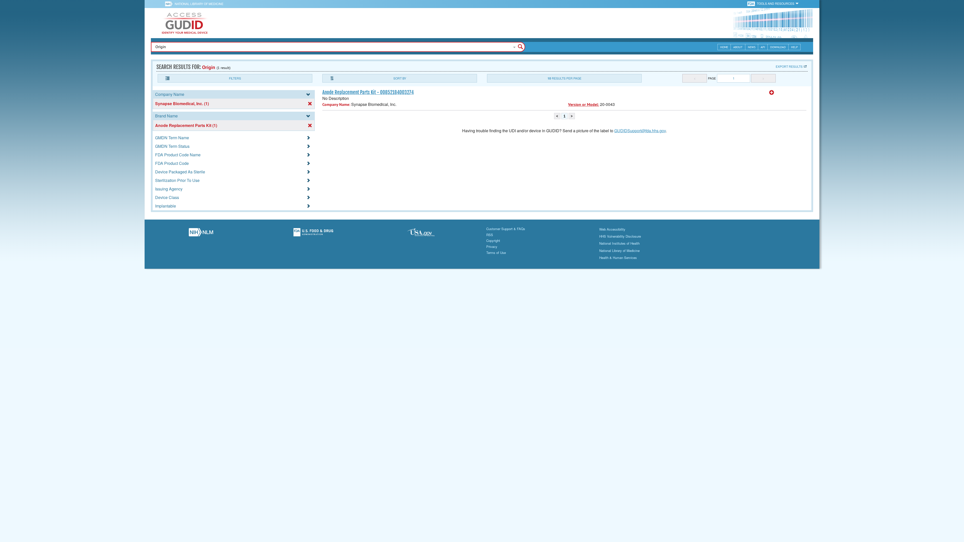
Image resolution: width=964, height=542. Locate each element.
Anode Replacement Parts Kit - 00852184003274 (368, 92)
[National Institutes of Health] (170, 3)
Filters (235, 78)
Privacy (491, 246)
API (763, 47)
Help (794, 47)
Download (778, 47)
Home (724, 47)
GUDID (185, 23)
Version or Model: (583, 104)
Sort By (399, 78)
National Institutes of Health (619, 243)
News (751, 47)
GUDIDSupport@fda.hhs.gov (640, 130)
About (738, 47)
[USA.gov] (425, 233)
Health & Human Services (618, 257)
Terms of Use (496, 252)
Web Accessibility (612, 229)
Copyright (493, 240)
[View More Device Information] (771, 92)
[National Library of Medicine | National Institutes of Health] (200, 233)
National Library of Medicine (199, 4)
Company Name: (336, 104)
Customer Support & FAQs (505, 228)
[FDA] (751, 3)
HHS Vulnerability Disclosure (620, 236)
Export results (789, 66)
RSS (489, 234)
